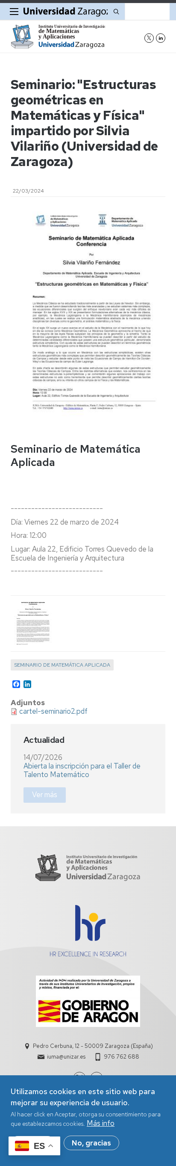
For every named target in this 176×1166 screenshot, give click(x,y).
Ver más (44, 794)
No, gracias (91, 1143)
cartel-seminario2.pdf (53, 711)
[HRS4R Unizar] (88, 953)
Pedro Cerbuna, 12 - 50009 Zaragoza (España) (93, 1046)
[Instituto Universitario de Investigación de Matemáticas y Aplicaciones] (58, 36)
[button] (32, 623)
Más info (100, 1123)
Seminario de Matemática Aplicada (62, 665)
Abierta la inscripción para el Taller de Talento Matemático (82, 770)
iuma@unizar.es (66, 1056)
